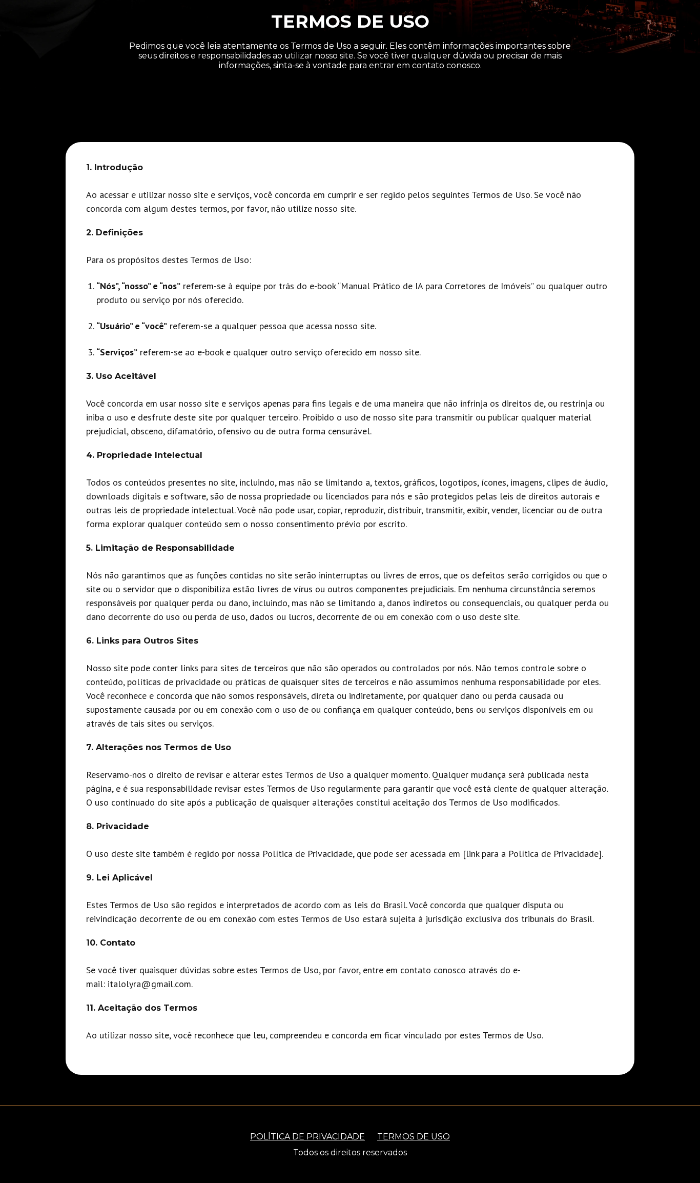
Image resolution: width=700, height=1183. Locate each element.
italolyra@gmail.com (149, 984)
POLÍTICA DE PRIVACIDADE (307, 1136)
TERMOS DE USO (413, 1136)
